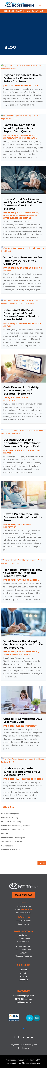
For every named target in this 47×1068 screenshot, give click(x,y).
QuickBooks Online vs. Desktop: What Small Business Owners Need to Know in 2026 (21, 314)
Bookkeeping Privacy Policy (16, 1060)
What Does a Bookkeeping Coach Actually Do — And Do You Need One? (23, 644)
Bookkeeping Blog (23, 1002)
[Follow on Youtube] (28, 1037)
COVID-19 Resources (23, 999)
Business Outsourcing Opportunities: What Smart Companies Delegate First (22, 443)
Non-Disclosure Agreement (29, 1063)
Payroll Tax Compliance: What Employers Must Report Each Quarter (19, 128)
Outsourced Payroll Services (13, 829)
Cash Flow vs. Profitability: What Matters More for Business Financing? (21, 390)
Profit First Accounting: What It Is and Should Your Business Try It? (21, 771)
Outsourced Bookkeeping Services (20, 215)
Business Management (27, 213)
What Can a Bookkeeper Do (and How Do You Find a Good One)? (22, 260)
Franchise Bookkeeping (26, 85)
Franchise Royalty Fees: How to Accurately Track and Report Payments (22, 573)
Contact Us (23, 980)
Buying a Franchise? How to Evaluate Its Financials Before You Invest (22, 78)
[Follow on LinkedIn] (19, 1037)
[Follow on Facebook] (15, 1037)
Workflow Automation (10, 850)
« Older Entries (7, 807)
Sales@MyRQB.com (23, 11)
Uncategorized (7, 846)
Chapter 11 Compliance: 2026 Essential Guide (22, 720)
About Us (23, 973)
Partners (23, 976)
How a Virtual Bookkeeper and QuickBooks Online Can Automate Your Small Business (22, 204)
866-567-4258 (9, 11)
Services (23, 970)
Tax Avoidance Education (24, 138)
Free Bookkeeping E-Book (23, 995)
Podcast (4, 833)
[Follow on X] (23, 1037)
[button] (21, 1028)
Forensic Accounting (9, 817)
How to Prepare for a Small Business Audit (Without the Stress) (22, 517)
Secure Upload (37, 11)
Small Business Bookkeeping (17, 218)
